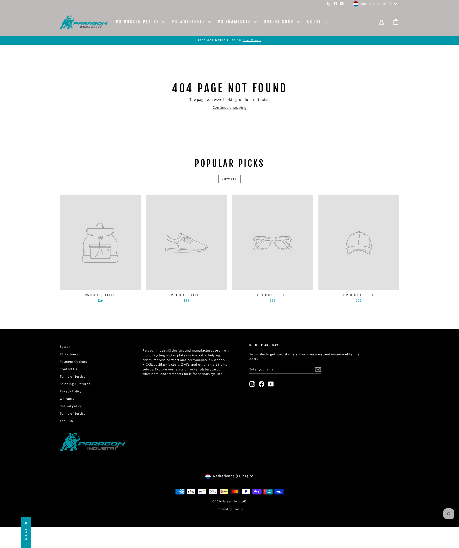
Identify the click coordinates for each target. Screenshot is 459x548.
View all (229, 179)
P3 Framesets (235, 21)
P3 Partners (69, 354)
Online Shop (280, 21)
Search (65, 346)
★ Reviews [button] (26, 532)
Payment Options (73, 361)
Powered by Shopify (229, 509)
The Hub (66, 421)
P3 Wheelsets (189, 21)
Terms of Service (73, 376)
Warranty (67, 398)
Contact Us (68, 369)
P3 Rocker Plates (138, 21)
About (315, 21)
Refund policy (71, 406)
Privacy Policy (70, 391)
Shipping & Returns (75, 384)
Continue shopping (230, 107)
